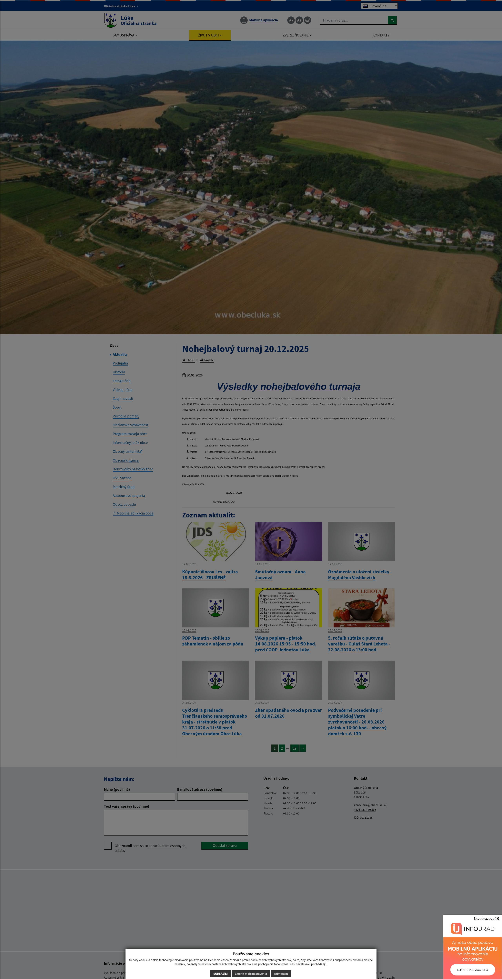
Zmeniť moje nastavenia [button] (251, 973)
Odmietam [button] (281, 973)
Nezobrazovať (485, 918)
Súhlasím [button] (220, 973)
